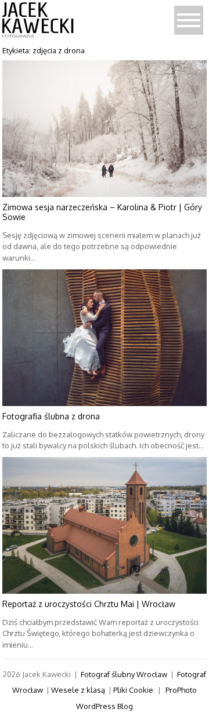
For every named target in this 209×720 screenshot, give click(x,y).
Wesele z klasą (78, 690)
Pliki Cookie (133, 690)
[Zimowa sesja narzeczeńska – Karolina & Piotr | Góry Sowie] (104, 128)
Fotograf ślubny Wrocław (124, 674)
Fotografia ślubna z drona (51, 416)
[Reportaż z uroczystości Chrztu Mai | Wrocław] (104, 525)
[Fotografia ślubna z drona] (104, 337)
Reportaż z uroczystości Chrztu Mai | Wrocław (88, 604)
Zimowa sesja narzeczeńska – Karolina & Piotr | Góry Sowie (102, 212)
